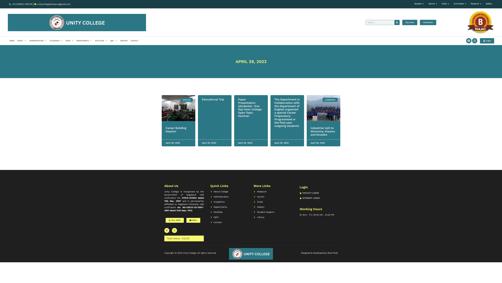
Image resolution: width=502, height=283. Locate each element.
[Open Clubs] (448, 3)
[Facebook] (468, 40)
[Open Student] (423, 3)
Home (11, 41)
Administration (36, 41)
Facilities (99, 41)
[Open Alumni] (436, 3)
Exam (68, 41)
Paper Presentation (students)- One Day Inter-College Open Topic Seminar (250, 108)
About (20, 41)
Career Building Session (176, 129)
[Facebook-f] (166, 230)
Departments (82, 41)
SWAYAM (123, 41)
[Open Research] (481, 3)
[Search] (397, 22)
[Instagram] (474, 40)
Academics (55, 41)
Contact (134, 41)
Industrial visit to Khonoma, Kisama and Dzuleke (323, 131)
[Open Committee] (465, 3)
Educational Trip (213, 99)
